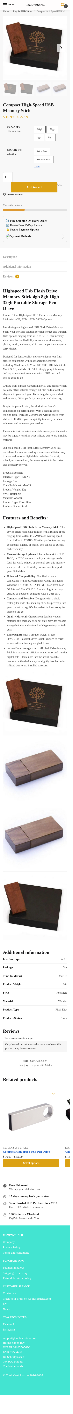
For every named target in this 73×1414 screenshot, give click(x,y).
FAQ (6, 1303)
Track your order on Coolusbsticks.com (27, 1298)
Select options (31, 1163)
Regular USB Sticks (22, 11)
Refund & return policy (17, 1278)
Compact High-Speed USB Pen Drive (26, 1151)
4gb (39, 137)
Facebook (9, 1324)
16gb (39, 129)
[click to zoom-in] (35, 48)
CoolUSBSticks (35, 4)
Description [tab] (10, 256)
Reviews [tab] (10, 276)
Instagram (9, 1329)
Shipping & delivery (15, 1273)
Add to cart (34, 187)
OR (59, 184)
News (6, 1309)
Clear (37, 166)
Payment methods (14, 1267)
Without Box (44, 159)
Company (9, 1242)
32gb (52, 129)
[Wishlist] (53, 1094)
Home (6, 11)
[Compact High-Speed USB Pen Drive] (31, 1116)
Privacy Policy (11, 1247)
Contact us (9, 1293)
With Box (42, 151)
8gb (50, 137)
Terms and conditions (16, 1252)
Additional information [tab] (17, 266)
